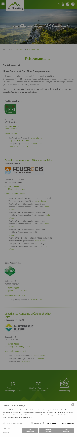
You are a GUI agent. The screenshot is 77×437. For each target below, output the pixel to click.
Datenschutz (7, 428)
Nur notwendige (30, 430)
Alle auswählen (66, 430)
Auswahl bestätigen (48, 430)
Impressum (6, 432)
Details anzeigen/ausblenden (14, 423)
